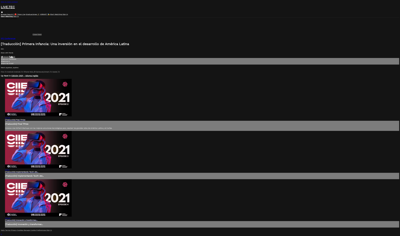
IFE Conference (8, 38)
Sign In (16, 16)
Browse (4, 14)
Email (13, 57)
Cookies (20, 230)
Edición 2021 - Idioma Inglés (24, 76)
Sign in (65, 14)
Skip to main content (9, 2)
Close (35, 34)
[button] (2, 12)
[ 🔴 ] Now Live (19, 14)
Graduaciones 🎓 (33, 14)
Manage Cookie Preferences (35, 230)
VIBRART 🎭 (45, 14)
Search (10, 14)
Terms (8, 230)
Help (3, 230)
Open (40, 34)
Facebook (5, 57)
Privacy (14, 230)
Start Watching (56, 14)
